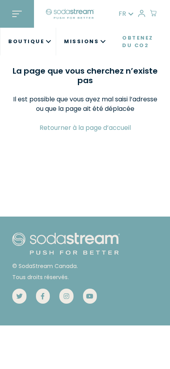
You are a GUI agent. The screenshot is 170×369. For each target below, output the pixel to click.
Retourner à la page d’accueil (85, 127)
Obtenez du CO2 (137, 41)
